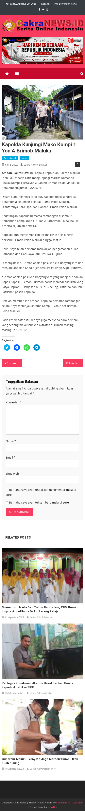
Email (10, 457)
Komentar (13, 402)
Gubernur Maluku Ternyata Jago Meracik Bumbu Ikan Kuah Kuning (40, 761)
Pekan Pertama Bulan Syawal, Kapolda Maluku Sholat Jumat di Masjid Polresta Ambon (74, 363)
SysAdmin (77, 802)
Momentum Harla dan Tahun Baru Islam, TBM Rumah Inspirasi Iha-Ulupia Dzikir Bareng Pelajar (40, 609)
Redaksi (45, 3)
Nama (11, 441)
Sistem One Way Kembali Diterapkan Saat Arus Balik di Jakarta (14, 363)
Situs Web (12, 473)
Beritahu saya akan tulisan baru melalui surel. (39, 502)
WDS (53, 807)
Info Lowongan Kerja (65, 3)
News (24, 157)
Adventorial (10, 157)
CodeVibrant (63, 802)
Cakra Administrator (35, 164)
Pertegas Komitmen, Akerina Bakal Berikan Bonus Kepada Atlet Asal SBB (37, 685)
